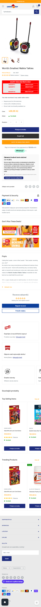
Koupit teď (20, 136)
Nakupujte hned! (20, 337)
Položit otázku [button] (20, 311)
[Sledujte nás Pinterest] (14, 577)
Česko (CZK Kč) (17, 568)
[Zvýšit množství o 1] (21, 122)
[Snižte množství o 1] (11, 122)
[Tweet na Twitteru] (33, 186)
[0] (37, 6)
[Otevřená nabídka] (3, 6)
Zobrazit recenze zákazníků (13, 178)
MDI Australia (6, 72)
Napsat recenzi (20, 306)
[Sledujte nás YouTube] (18, 577)
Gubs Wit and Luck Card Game (12, 430)
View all (37, 399)
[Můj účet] (33, 6)
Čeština (5, 568)
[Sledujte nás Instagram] (11, 577)
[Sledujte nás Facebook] (3, 577)
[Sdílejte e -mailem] (37, 186)
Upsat (7, 558)
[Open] (4, 602)
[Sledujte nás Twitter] (7, 577)
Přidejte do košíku (20, 129)
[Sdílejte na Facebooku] (26, 186)
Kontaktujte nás (20, 1)
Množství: (4, 122)
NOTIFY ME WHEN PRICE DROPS (20, 142)
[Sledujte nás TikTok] (22, 577)
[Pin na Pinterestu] (30, 186)
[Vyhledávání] (36, 12)
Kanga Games (7, 428)
